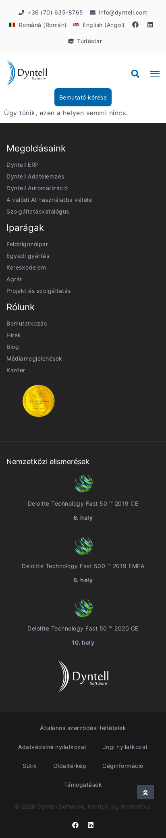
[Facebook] (135, 24)
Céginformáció (122, 765)
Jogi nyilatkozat (125, 746)
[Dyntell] (26, 74)
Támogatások (83, 784)
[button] (135, 73)
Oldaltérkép (70, 765)
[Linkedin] (150, 24)
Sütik (30, 765)
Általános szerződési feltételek (83, 727)
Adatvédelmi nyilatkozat (52, 746)
